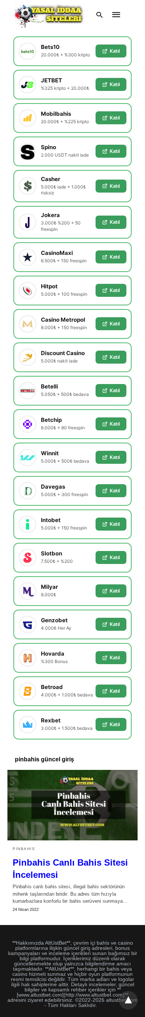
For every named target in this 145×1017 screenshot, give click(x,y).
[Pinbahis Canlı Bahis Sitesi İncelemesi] (72, 805)
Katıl (115, 51)
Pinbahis (24, 849)
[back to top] (128, 1000)
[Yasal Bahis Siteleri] (49, 14)
